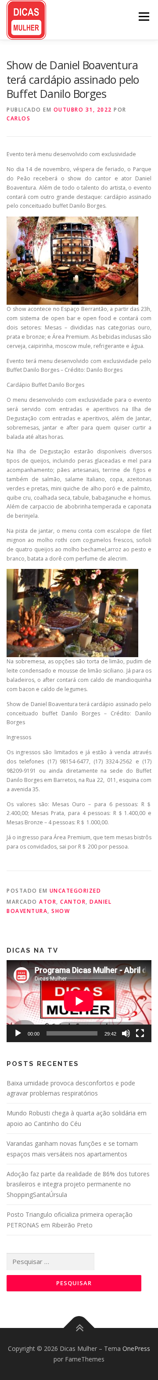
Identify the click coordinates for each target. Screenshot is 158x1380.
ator (47, 901)
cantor (73, 901)
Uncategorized (75, 890)
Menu (143, 16)
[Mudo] (126, 1033)
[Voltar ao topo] (79, 1328)
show (60, 911)
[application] (79, 1001)
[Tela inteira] (140, 1033)
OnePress (136, 1348)
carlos (18, 118)
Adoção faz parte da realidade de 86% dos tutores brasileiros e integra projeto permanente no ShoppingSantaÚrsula (78, 1184)
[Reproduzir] (18, 1033)
